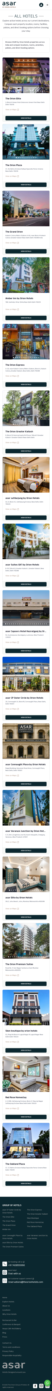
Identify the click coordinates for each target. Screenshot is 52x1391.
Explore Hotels (8, 1301)
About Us (6, 1305)
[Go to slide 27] (41, 823)
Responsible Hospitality (11, 1355)
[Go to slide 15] (34, 91)
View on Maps (11, 109)
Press (4, 1337)
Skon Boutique (33, 1218)
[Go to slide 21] (44, 623)
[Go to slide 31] (43, 557)
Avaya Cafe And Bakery (11, 1328)
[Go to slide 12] (28, 91)
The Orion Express (15, 365)
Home (4, 1297)
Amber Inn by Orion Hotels (19, 298)
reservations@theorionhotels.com (25, 1282)
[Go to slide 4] (13, 91)
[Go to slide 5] (15, 91)
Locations (6, 1310)
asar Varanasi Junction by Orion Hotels (26, 831)
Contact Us (6, 1343)
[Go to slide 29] (44, 823)
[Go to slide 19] (42, 91)
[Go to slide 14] (32, 91)
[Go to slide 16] (36, 91)
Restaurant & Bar (9, 1320)
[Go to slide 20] (44, 91)
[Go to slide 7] (19, 91)
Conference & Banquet (11, 1324)
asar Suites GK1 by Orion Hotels (22, 564)
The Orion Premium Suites (19, 964)
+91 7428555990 (16, 1265)
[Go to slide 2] (9, 91)
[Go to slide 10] (25, 91)
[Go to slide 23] (35, 823)
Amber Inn (6, 1229)
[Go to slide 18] (40, 91)
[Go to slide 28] (39, 557)
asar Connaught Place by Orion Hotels (25, 764)
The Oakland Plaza (15, 1164)
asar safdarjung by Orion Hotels (22, 498)
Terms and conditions (11, 1347)
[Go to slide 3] (11, 91)
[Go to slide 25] (35, 557)
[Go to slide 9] (23, 91)
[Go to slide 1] (7, 91)
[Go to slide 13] (30, 91)
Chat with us (14, 1273)
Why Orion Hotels (9, 1314)
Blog (4, 1332)
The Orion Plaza (13, 165)
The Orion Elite (13, 98)
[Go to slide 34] (47, 557)
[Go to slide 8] (21, 91)
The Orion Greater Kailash (19, 431)
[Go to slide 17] (38, 91)
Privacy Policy (8, 1351)
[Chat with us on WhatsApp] (47, 1383)
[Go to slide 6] (17, 91)
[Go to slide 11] (26, 91)
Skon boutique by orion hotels (21, 1031)
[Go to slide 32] (48, 823)
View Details (26, 118)
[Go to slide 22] (31, 557)
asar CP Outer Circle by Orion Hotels (24, 698)
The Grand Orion (14, 231)
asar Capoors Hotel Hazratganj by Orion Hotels (26, 631)
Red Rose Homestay (15, 1097)
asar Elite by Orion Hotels (19, 897)
